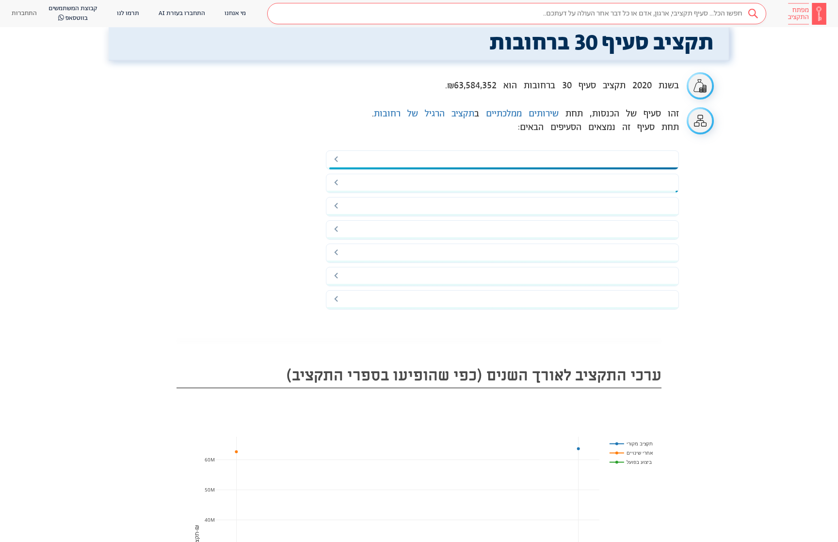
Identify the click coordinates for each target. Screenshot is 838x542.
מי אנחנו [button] (235, 13)
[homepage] (807, 13)
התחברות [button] (24, 13)
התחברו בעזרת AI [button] (182, 13)
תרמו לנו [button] (128, 13)
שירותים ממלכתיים (522, 114)
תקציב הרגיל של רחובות (424, 114)
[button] (516, 13)
